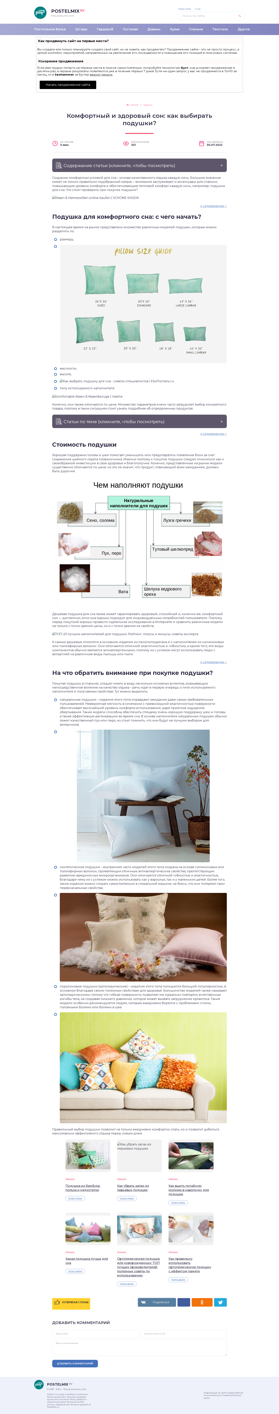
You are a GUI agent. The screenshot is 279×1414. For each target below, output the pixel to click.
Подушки (70, 1179)
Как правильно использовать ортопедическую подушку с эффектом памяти (190, 1265)
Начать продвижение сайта (68, 85)
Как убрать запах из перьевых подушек (133, 1188)
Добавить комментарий (75, 1363)
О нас (198, 9)
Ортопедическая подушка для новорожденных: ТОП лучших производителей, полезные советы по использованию (138, 1267)
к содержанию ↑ (213, 206)
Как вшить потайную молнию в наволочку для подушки (189, 1190)
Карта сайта (184, 9)
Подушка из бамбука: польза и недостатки (82, 1188)
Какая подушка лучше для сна (86, 1261)
